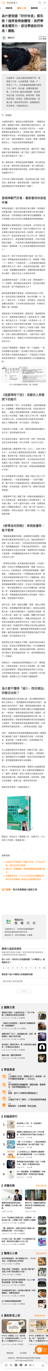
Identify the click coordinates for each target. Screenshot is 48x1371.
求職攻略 (8, 8)
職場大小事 (21, 8)
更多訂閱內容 (41, 1186)
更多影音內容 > (40, 1315)
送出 (24, 991)
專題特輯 (34, 8)
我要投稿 (9, 1353)
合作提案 (23, 1353)
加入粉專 (6, 889)
